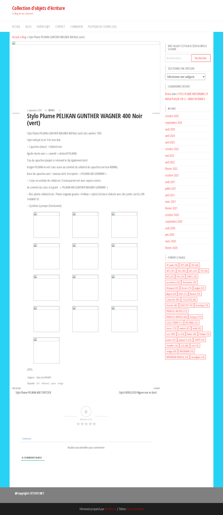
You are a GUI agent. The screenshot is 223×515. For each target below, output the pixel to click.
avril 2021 (170, 195)
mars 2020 (170, 241)
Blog (29, 26)
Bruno (51, 110)
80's (170, 276)
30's (195, 265)
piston (53, 383)
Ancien (187, 288)
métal (197, 328)
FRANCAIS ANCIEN (176, 311)
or (181, 334)
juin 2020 (169, 234)
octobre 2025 (172, 116)
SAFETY (200, 340)
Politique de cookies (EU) (102, 26)
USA (185, 345)
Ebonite (171, 305)
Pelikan (204, 334)
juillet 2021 (170, 188)
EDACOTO (186, 305)
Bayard (171, 294)
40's (170, 270)
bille (183, 294)
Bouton (195, 294)
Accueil (16, 26)
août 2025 (170, 129)
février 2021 (171, 208)
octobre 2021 (172, 175)
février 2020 (171, 248)
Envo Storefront (135, 509)
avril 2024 (170, 136)
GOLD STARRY (174, 322)
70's (204, 270)
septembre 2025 (173, 122)
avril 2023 (170, 142)
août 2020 (170, 228)
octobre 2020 (172, 215)
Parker (191, 334)
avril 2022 (170, 162)
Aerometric (189, 282)
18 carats (172, 265)
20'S (184, 265)
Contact (60, 26)
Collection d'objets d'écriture (38, 8)
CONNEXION (76, 26)
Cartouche (172, 299)
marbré (184, 328)
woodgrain (198, 357)
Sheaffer (172, 345)
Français (196, 317)
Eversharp (202, 305)
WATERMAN (186, 351)
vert (195, 345)
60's (193, 270)
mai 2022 (169, 155)
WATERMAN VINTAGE (177, 357)
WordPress (110, 509)
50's (38, 383)
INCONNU (191, 322)
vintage (60, 383)
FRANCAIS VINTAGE (176, 317)
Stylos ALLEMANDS (43, 377)
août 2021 (170, 182)
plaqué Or (185, 340)
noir (170, 334)
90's (180, 276)
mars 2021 (170, 201)
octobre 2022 (172, 149)
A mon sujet (43, 26)
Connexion (26, 438)
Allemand (45, 383)
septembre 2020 (173, 221)
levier (171, 328)
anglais (199, 288)
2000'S (192, 276)
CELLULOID (189, 299)
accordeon (173, 282)
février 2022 (171, 168)
